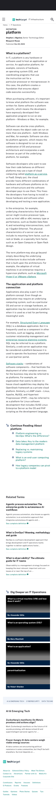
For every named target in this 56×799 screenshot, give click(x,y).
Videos (14, 794)
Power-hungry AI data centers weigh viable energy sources (25, 741)
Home (5, 25)
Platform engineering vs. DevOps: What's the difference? (32, 434)
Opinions (14, 791)
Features (24, 785)
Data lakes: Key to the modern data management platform (31, 442)
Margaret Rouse (13, 41)
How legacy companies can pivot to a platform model (33, 466)
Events (16, 785)
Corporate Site (8, 777)
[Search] (52, 19)
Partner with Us (31, 774)
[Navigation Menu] (3, 19)
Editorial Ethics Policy (20, 771)
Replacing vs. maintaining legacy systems (29, 450)
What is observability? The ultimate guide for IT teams (25, 559)
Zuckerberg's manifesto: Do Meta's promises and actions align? (24, 721)
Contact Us (7, 774)
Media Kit (42, 774)
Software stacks (14, 363)
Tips (41, 791)
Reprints (18, 782)
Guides (5, 791)
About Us (6, 771)
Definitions (36, 782)
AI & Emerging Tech (15, 701)
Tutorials (6, 794)
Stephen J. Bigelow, (14, 38)
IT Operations (16, 25)
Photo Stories (25, 791)
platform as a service (36, 174)
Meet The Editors (38, 771)
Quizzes (35, 791)
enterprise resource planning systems (26, 339)
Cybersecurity (33, 701)
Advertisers (18, 774)
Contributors (8, 782)
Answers (26, 782)
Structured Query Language (35, 322)
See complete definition (16, 523)
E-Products (7, 785)
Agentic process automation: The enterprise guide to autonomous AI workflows (25, 507)
